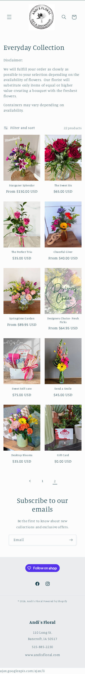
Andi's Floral (35, 601)
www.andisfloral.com (42, 655)
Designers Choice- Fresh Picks (63, 320)
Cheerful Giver (63, 251)
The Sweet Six (63, 185)
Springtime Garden (22, 318)
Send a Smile (63, 388)
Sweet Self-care (22, 388)
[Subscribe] (71, 540)
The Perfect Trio (22, 251)
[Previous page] (30, 481)
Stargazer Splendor (21, 185)
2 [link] (55, 481)
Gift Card (63, 455)
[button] (9, 17)
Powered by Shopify (55, 601)
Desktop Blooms (21, 455)
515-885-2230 (42, 647)
